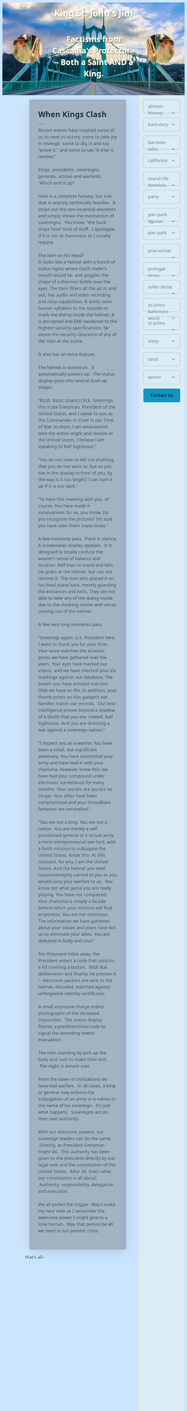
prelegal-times (157, 271)
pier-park (157, 233)
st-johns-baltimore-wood (159, 307)
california (157, 160)
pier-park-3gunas (158, 217)
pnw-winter (159, 251)
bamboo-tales (157, 144)
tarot (153, 359)
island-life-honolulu (159, 180)
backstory (158, 124)
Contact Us (161, 395)
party (153, 196)
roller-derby (160, 287)
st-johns (156, 323)
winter (154, 377)
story (153, 341)
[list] (161, 106)
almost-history (156, 108)
